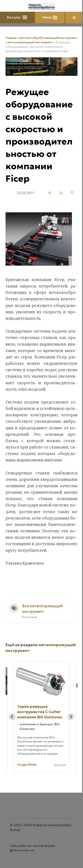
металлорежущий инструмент (30, 42)
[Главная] (41, 6)
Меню (47, 17)
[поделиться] (49, 193)
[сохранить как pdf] (72, 193)
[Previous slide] (12, 716)
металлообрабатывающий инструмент (48, 38)
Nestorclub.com (24, 850)
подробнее (27, 764)
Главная (11, 38)
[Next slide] (71, 716)
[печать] (61, 193)
